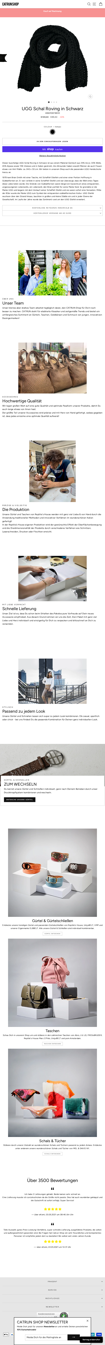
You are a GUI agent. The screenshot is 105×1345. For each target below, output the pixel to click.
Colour (52, 127)
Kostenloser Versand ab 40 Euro (52, 213)
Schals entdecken (52, 1154)
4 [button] (56, 102)
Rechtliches (52, 1298)
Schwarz (52, 131)
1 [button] (49, 102)
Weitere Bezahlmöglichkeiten (52, 155)
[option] (52, 11)
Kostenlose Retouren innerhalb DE (52, 208)
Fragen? (52, 1281)
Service (52, 1290)
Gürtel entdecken (52, 933)
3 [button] (54, 102)
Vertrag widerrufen (91, 1339)
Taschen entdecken (52, 1043)
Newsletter (52, 1307)
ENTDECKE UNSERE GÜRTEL (19, 800)
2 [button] (51, 102)
